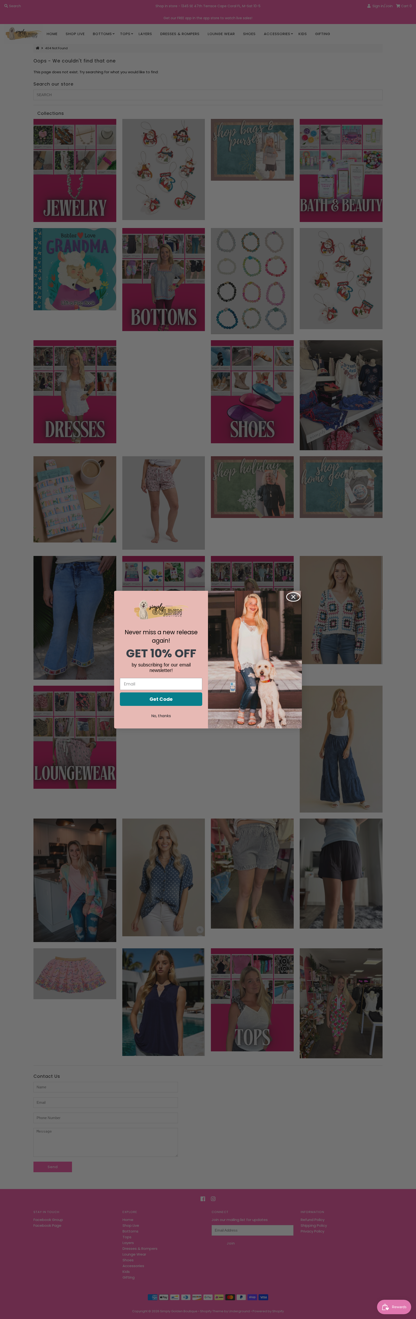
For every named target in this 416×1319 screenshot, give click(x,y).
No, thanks (161, 716)
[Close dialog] (293, 597)
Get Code (161, 699)
